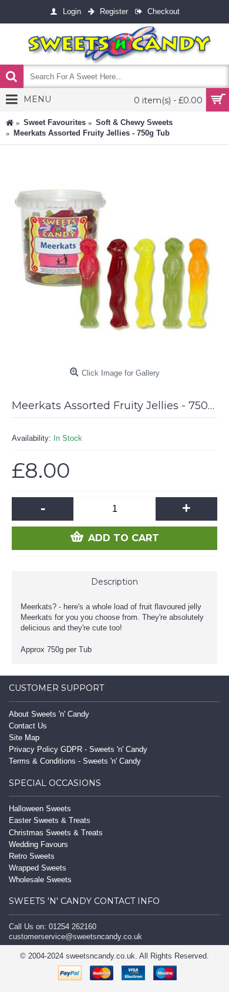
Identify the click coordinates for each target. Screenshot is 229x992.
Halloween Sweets (40, 808)
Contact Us (28, 725)
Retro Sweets (32, 856)
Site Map (24, 737)
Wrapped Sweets (37, 867)
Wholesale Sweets (40, 879)
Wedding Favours (38, 844)
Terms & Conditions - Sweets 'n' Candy (75, 761)
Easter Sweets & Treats (49, 820)
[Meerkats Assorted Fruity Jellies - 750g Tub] (114, 259)
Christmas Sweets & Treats (56, 832)
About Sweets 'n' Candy (49, 714)
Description (114, 581)
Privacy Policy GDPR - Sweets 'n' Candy (78, 749)
